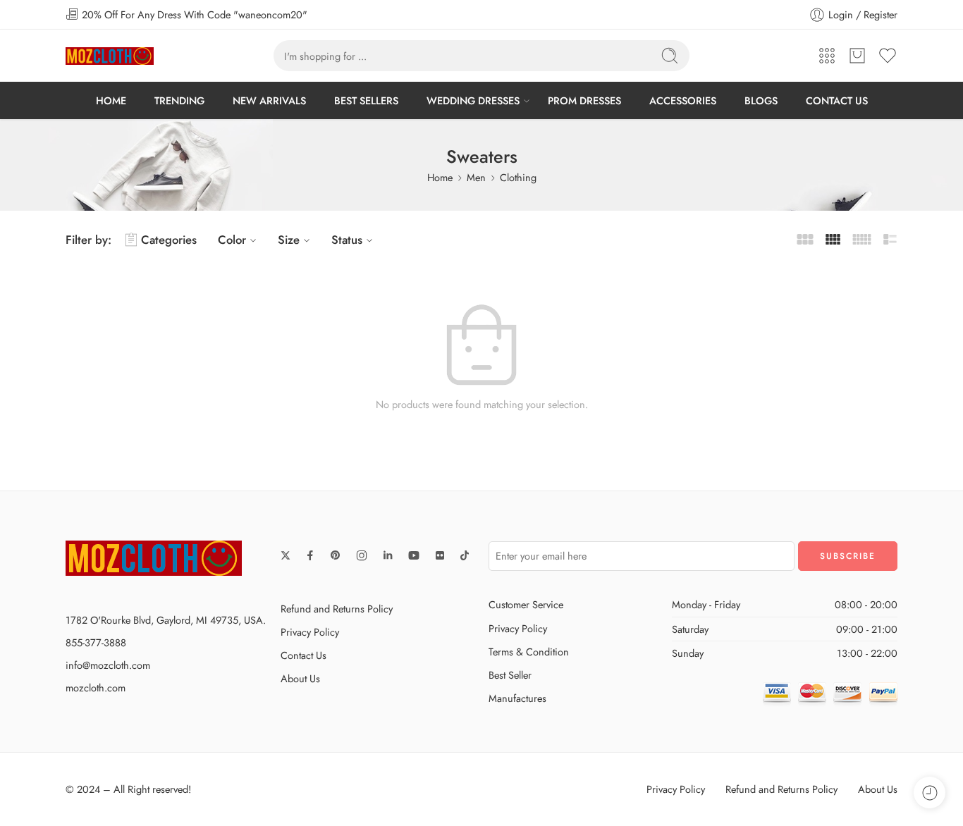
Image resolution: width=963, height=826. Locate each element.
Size (289, 239)
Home (440, 177)
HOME (111, 100)
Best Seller (510, 674)
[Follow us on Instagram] (361, 555)
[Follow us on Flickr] (440, 555)
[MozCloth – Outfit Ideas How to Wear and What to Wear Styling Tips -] (110, 56)
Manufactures (517, 698)
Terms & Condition (529, 651)
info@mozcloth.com (108, 665)
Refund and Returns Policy (337, 608)
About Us (300, 678)
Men (476, 177)
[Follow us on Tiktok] (465, 555)
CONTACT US (837, 100)
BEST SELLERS (366, 100)
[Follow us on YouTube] (413, 555)
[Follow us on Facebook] (310, 555)
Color (232, 239)
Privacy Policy (310, 631)
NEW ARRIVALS (269, 100)
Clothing (518, 177)
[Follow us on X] (285, 555)
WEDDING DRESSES (473, 100)
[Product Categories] (827, 56)
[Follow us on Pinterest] (335, 555)
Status (346, 239)
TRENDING (179, 100)
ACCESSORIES (682, 100)
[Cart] (857, 56)
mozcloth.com (95, 687)
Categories (169, 239)
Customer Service (526, 604)
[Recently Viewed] (929, 792)
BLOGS (761, 100)
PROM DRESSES (584, 100)
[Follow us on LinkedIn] (387, 555)
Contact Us (303, 655)
